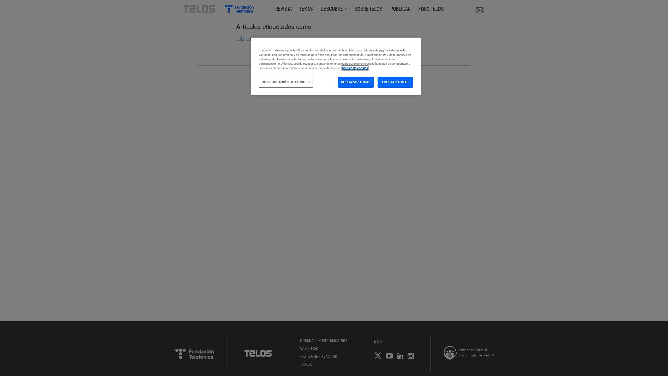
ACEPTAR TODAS (395, 82)
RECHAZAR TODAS (356, 82)
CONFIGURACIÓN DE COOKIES (286, 82)
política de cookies (355, 68)
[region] (336, 66)
